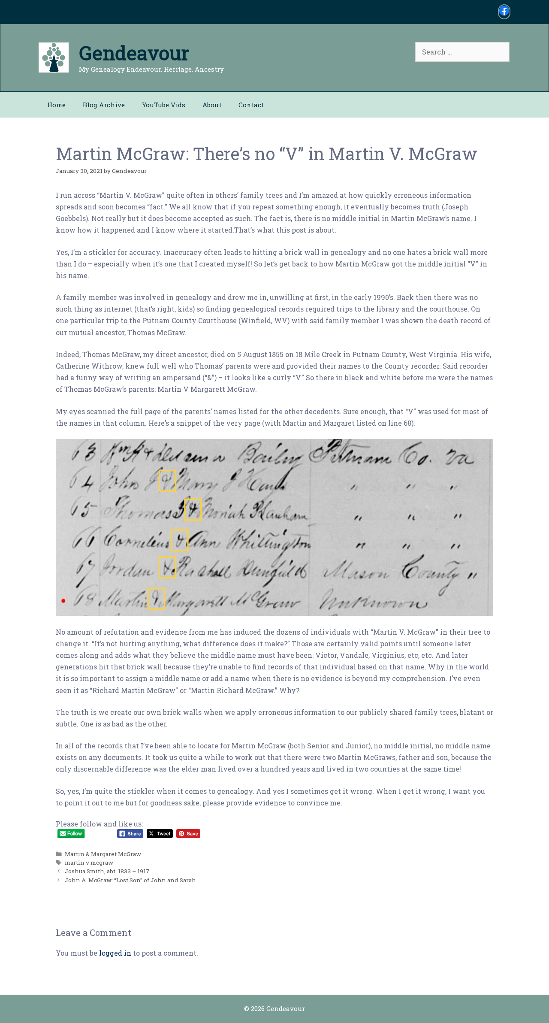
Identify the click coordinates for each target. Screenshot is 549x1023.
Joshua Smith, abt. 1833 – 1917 (107, 871)
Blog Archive (104, 104)
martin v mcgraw (89, 862)
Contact (251, 104)
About (211, 104)
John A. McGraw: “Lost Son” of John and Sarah (130, 880)
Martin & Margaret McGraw (103, 854)
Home (56, 104)
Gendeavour (134, 52)
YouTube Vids (163, 104)
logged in (115, 952)
